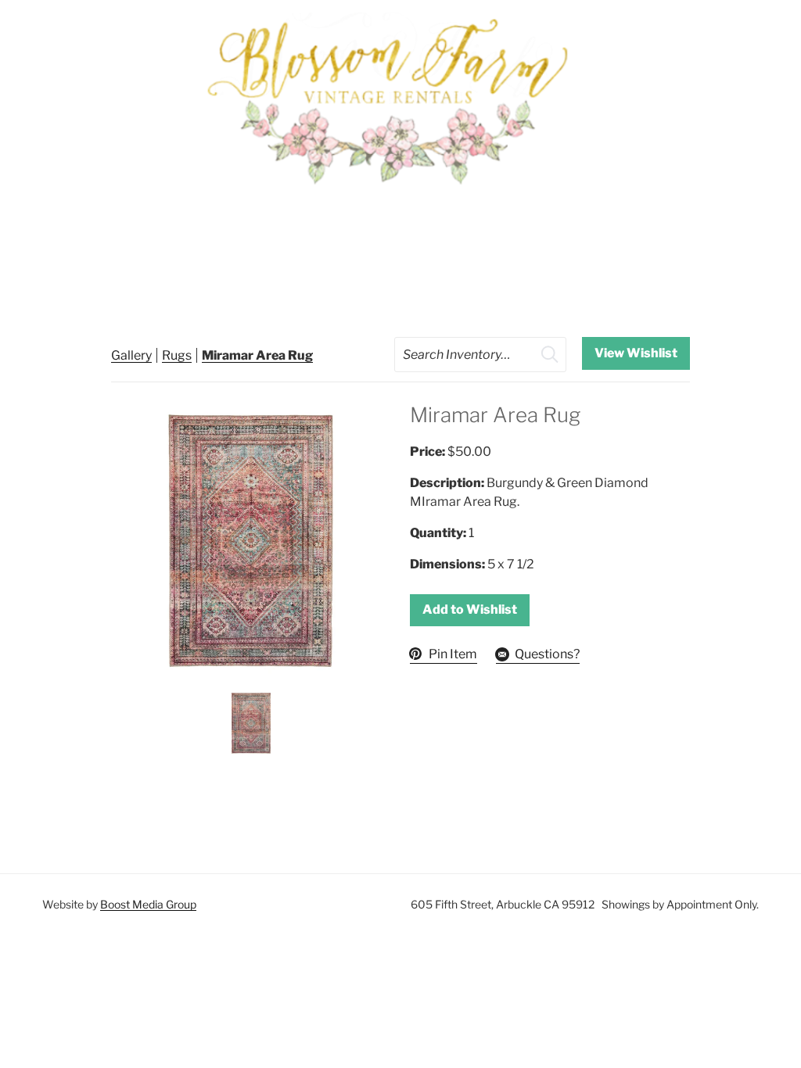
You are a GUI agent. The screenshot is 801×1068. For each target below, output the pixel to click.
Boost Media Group (148, 904)
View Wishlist (635, 353)
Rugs (177, 355)
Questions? (547, 654)
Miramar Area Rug (257, 355)
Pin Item (453, 654)
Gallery (131, 355)
